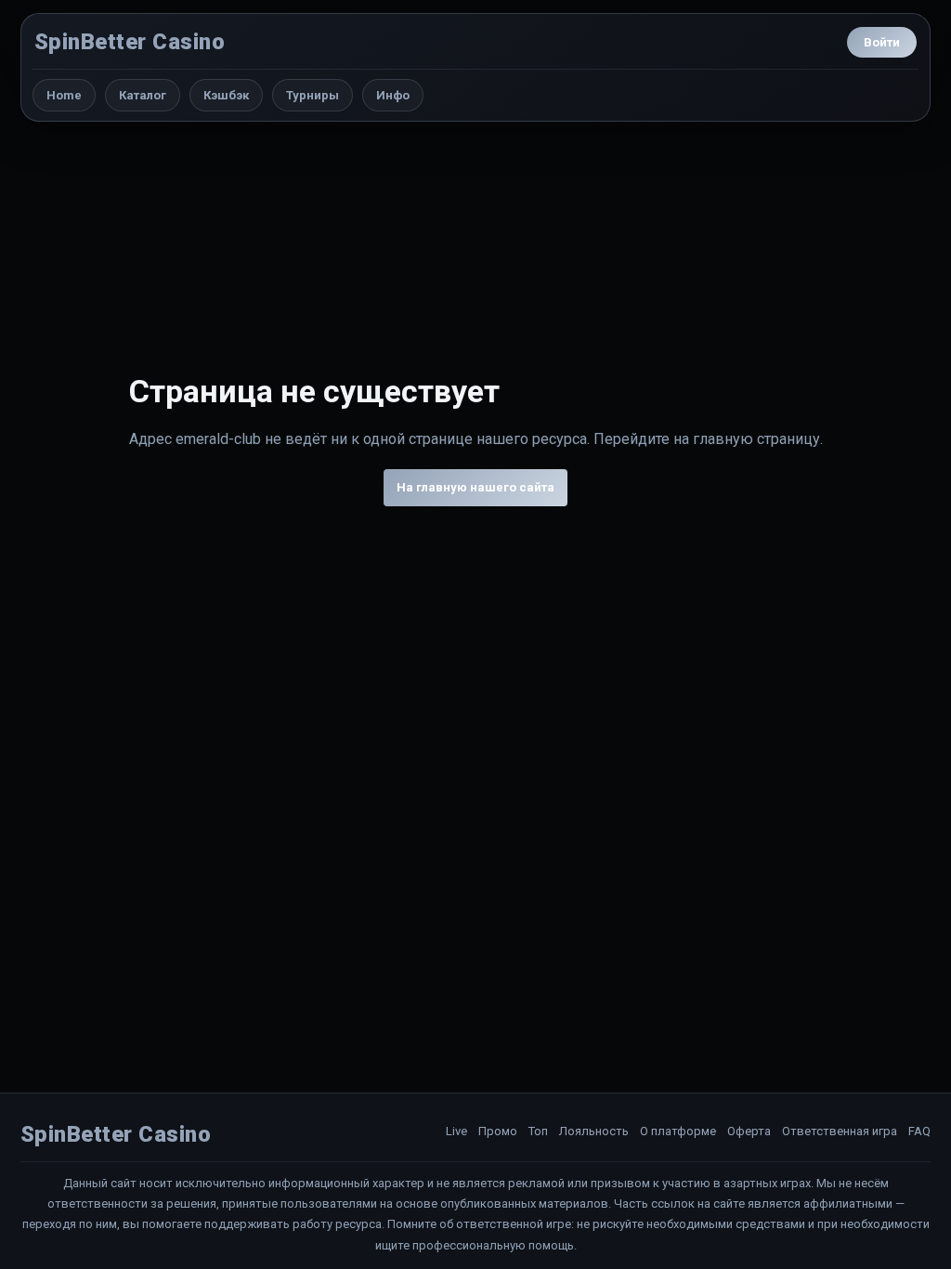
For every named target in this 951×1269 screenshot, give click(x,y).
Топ (538, 1131)
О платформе (678, 1131)
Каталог (142, 95)
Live (456, 1131)
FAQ (919, 1131)
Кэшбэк (226, 95)
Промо (497, 1131)
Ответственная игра (839, 1131)
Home (64, 95)
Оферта (749, 1131)
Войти (882, 42)
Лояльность (594, 1131)
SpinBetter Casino (129, 42)
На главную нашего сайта (475, 487)
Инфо (393, 95)
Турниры (312, 95)
